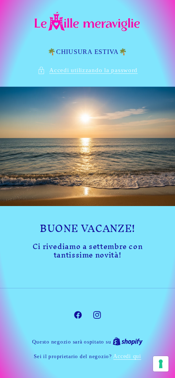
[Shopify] (128, 342)
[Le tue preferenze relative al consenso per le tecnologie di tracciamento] (160, 364)
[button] (87, 70)
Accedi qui (127, 356)
